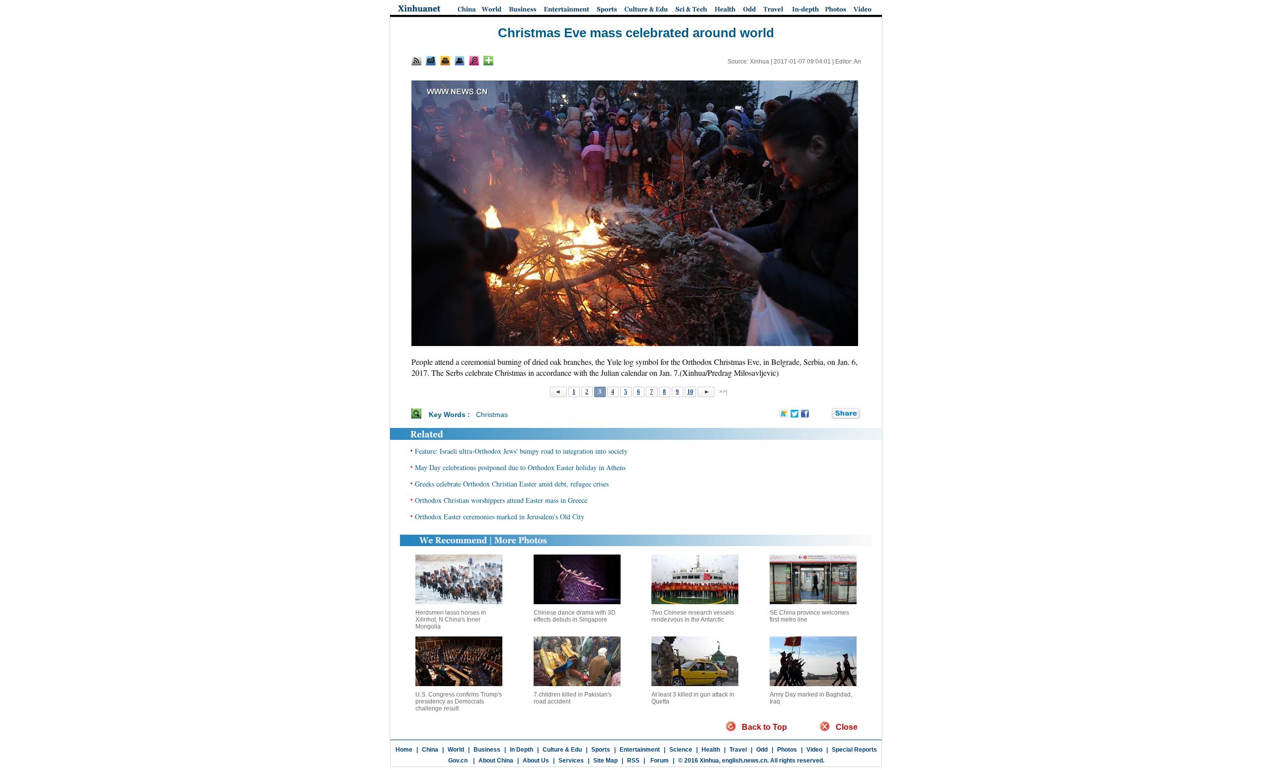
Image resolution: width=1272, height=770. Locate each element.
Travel (738, 749)
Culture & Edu (562, 749)
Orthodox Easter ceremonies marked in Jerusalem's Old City (499, 516)
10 (690, 391)
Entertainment (640, 749)
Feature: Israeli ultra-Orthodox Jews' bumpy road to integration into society (521, 451)
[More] (488, 61)
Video (814, 749)
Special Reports (854, 749)
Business (487, 749)
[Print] (445, 61)
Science (680, 749)
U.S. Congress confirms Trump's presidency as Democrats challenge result (458, 701)
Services (571, 760)
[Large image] (474, 61)
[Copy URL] (460, 61)
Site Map (605, 760)
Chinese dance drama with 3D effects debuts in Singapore (575, 616)
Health (711, 749)
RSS (633, 760)
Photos (787, 749)
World (456, 749)
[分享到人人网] (825, 414)
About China (495, 760)
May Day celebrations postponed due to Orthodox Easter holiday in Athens (520, 467)
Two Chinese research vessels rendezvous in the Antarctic (692, 616)
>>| (722, 391)
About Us (536, 760)
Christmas (492, 415)
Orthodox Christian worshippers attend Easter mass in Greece (501, 500)
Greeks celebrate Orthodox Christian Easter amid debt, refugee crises (512, 484)
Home (404, 749)
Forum (659, 760)
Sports (600, 749)
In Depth (521, 749)
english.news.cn (744, 760)
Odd (762, 749)
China (430, 749)
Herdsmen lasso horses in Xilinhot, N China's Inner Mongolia (450, 619)
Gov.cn (458, 760)
